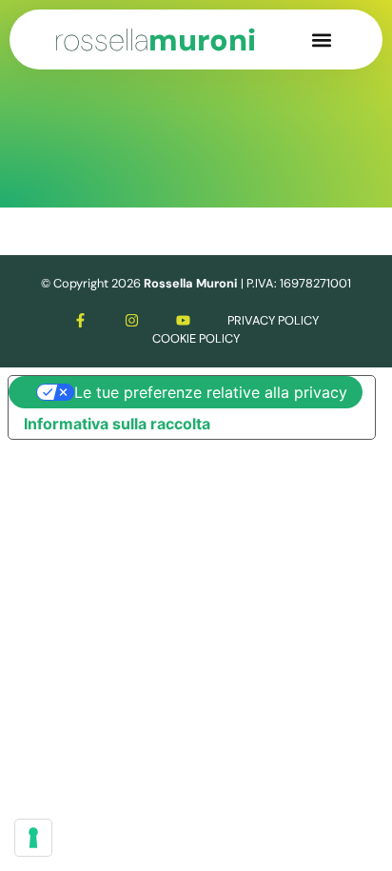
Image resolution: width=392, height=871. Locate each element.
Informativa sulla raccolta (117, 423)
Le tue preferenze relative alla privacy (210, 392)
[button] (322, 39)
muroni (155, 40)
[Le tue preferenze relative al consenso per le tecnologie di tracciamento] (33, 838)
